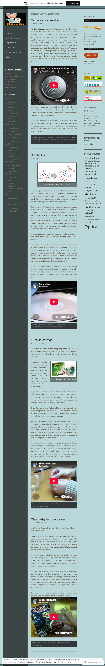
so (33, 142)
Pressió (10, 156)
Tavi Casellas (90, 107)
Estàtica (10, 186)
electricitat (66, 324)
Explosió (13, 211)
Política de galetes (64, 662)
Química (8, 201)
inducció (59, 326)
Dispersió (11, 108)
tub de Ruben (39, 142)
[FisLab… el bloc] (15, 26)
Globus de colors (11, 73)
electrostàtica (36, 139)
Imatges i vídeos (11, 47)
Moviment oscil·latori (15, 189)
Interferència (12, 113)
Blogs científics (11, 43)
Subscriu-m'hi (91, 55)
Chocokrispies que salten (48, 519)
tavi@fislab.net (89, 111)
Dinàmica (11, 180)
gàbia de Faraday (51, 326)
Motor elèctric (13, 171)
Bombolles (38, 155)
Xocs (9, 191)
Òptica (7, 98)
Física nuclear (12, 137)
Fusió (9, 153)
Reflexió (11, 119)
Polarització (12, 116)
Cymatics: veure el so (45, 20)
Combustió (14, 208)
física (43, 326)
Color (10, 105)
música (56, 139)
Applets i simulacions (13, 38)
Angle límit (11, 102)
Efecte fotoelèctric (15, 135)
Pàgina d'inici (10, 33)
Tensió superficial (14, 159)
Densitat (11, 150)
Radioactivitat (15, 141)
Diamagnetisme (13, 165)
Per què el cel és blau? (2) (14, 76)
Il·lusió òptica (12, 110)
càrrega (65, 504)
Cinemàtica (12, 177)
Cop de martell (10, 87)
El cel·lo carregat (42, 339)
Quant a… (9, 57)
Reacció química (13, 204)
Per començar (73, 3)
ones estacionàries (69, 139)
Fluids (7, 144)
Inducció (11, 168)
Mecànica (8, 174)
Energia (10, 183)
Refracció (11, 121)
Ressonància (12, 198)
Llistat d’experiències (13, 52)
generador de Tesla (48, 139)
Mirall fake (9, 84)
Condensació (12, 147)
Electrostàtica (13, 128)
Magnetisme (9, 162)
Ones (7, 194)
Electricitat (9, 124)
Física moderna (10, 131)
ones (61, 139)
